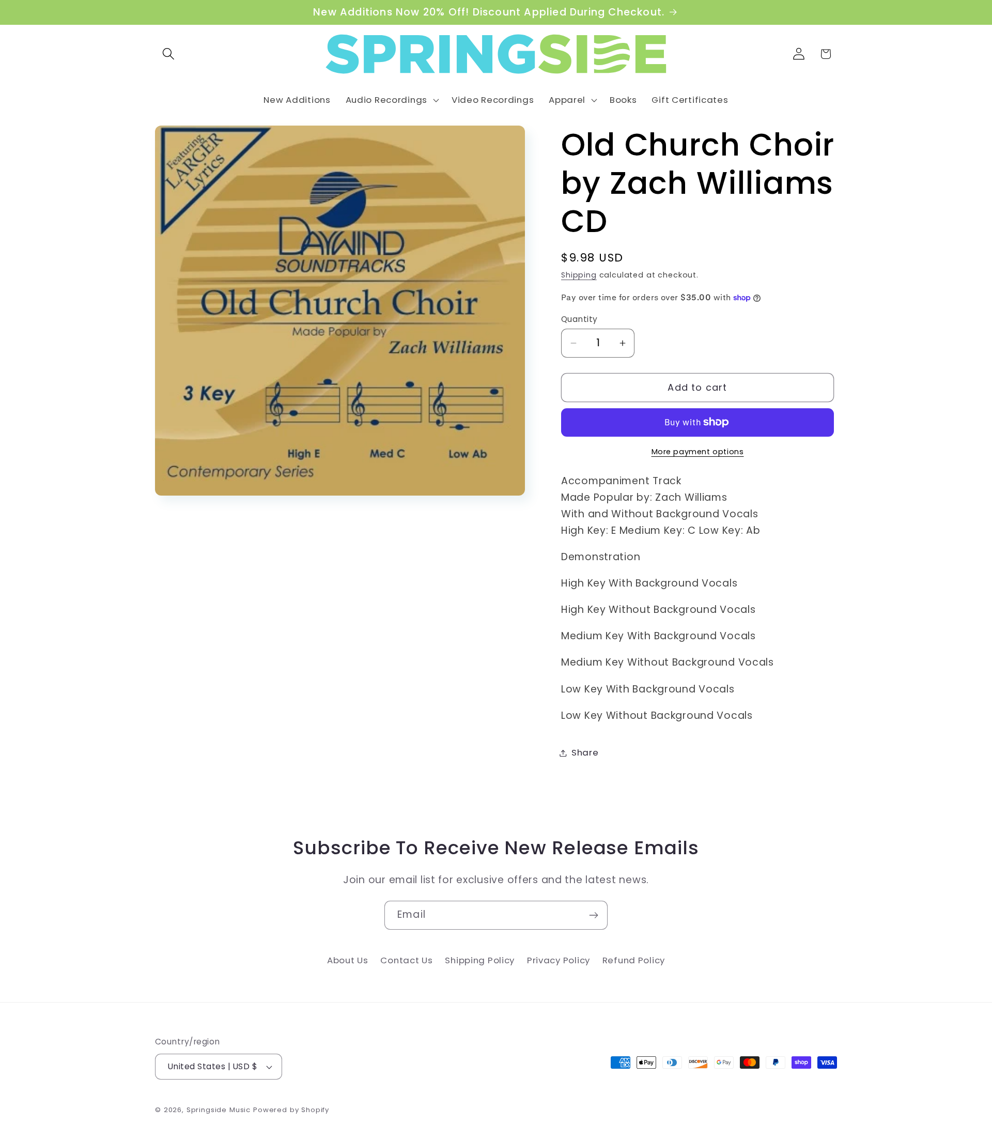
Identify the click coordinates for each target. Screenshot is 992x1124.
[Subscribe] (593, 915)
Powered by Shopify (291, 1110)
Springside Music (219, 1110)
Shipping (579, 275)
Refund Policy (633, 960)
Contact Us (406, 960)
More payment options (698, 451)
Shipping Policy (480, 960)
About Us (347, 960)
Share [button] (585, 752)
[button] (168, 54)
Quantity (579, 319)
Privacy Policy (558, 960)
